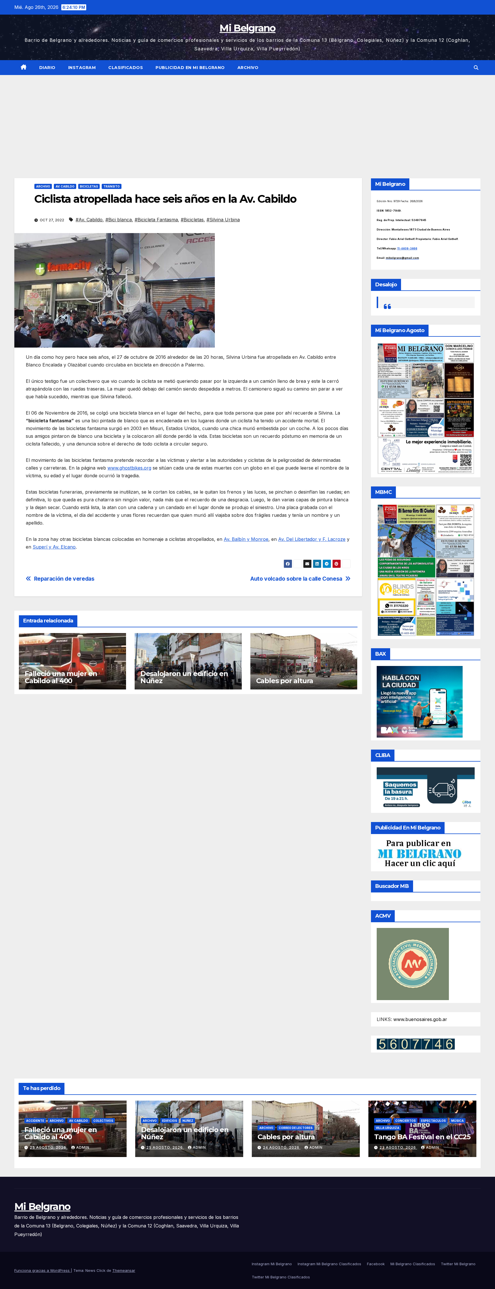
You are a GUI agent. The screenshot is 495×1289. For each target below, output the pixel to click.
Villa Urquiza (387, 1128)
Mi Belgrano (247, 28)
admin (82, 1147)
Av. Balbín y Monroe (246, 539)
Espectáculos (433, 1120)
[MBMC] (426, 570)
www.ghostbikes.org (129, 468)
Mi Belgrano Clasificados (412, 1264)
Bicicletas (89, 186)
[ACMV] (413, 963)
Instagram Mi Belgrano (272, 1264)
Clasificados (125, 67)
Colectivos (103, 1120)
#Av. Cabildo (89, 219)
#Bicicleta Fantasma (156, 219)
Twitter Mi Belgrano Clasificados (281, 1277)
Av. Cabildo (65, 186)
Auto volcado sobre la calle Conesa (296, 578)
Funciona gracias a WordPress (42, 1270)
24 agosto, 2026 (281, 1147)
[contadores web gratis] (416, 1043)
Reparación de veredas (64, 578)
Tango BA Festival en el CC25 (422, 1137)
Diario (47, 67)
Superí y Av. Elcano (54, 547)
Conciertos (405, 1120)
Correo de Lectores (296, 1128)
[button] (476, 67)
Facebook (376, 1264)
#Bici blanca (118, 219)
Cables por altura (284, 681)
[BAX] (420, 701)
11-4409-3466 (407, 248)
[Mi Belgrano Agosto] (426, 408)
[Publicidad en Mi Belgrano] (419, 853)
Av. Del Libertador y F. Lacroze (311, 539)
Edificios (169, 1120)
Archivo (248, 67)
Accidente (35, 1120)
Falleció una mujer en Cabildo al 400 (61, 677)
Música (457, 1120)
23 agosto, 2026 (398, 1147)
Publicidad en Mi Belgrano (190, 67)
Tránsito (111, 186)
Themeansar (123, 1270)
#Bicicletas (192, 219)
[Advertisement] (247, 118)
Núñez (187, 1120)
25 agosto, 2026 (48, 1147)
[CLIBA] (426, 788)
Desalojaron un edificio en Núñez (184, 677)
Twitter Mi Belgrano (458, 1264)
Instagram (82, 67)
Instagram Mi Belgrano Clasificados (329, 1264)
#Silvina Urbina (223, 219)
